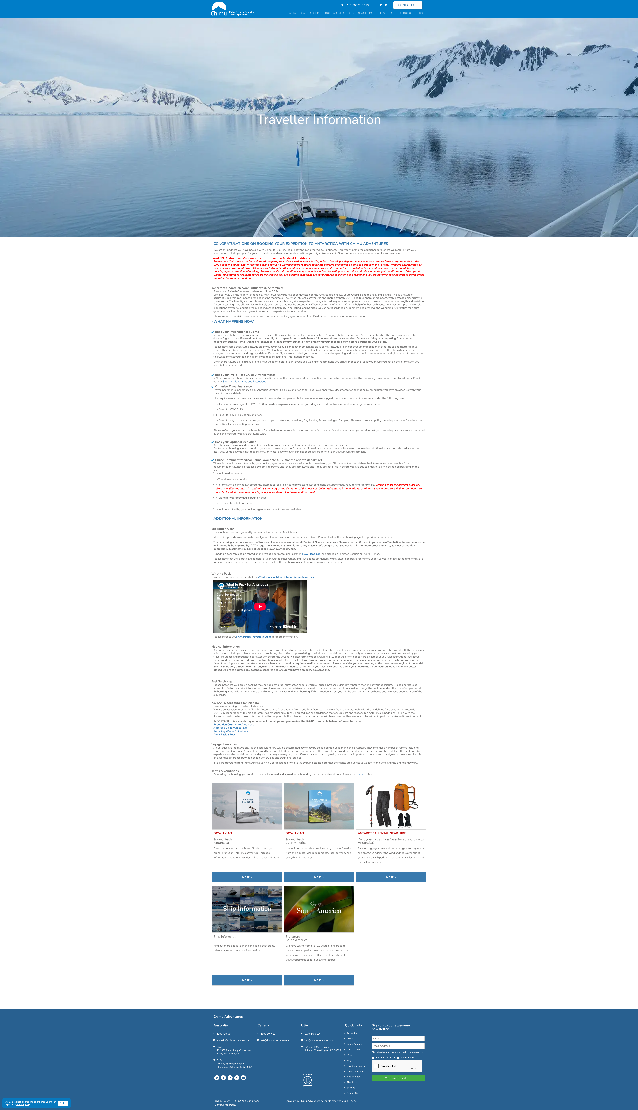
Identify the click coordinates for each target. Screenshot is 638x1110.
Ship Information (226, 936)
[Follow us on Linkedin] (230, 1077)
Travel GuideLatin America (296, 841)
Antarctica (352, 1033)
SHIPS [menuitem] (381, 13)
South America (354, 1044)
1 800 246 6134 (359, 5)
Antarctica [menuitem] (297, 13)
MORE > (247, 877)
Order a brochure (355, 1071)
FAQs (349, 1055)
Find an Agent (354, 1076)
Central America (355, 1049)
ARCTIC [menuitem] (314, 13)
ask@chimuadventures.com (275, 1040)
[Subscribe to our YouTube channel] (243, 1077)
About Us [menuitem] (406, 13)
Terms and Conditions (246, 1101)
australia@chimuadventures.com (233, 1040)
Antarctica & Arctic (385, 1057)
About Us (352, 1082)
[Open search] (340, 5)
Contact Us (352, 1093)
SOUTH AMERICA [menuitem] (334, 13)
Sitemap (351, 1087)
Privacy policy (23, 1104)
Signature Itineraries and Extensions (244, 381)
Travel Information (356, 1066)
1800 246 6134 (269, 1033)
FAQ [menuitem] (392, 13)
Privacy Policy (221, 1101)
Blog (349, 1060)
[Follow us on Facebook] (223, 1077)
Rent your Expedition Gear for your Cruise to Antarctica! (391, 841)
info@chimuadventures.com (318, 1040)
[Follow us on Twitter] (216, 1077)
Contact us (407, 5)
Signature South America (297, 938)
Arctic (349, 1038)
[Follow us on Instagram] (236, 1077)
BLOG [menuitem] (420, 13)
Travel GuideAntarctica (223, 841)
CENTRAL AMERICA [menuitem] (360, 13)
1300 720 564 (224, 1033)
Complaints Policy (225, 1105)
